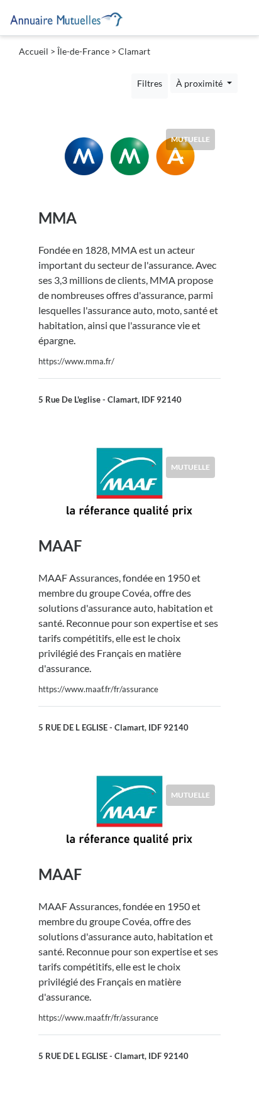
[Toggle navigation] (241, 17)
